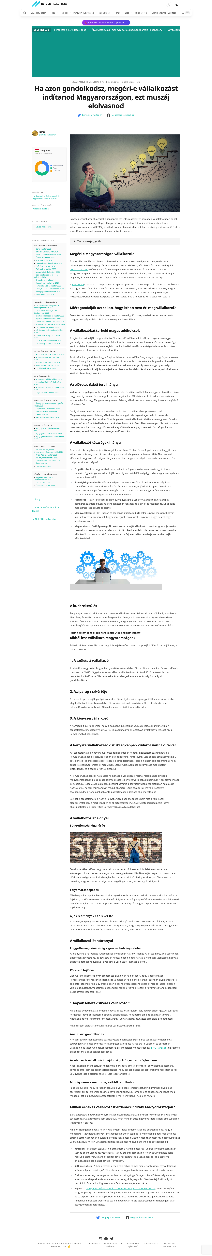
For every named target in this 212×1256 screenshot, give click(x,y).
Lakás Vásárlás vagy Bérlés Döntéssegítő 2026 (46, 311)
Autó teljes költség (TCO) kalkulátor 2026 (49, 388)
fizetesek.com (169, 1246)
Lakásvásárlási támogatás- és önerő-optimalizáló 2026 (47, 306)
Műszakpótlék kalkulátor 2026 (48, 272)
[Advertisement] (106, 54)
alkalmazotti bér (79, 269)
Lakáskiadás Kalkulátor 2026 (47, 327)
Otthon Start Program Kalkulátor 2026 (48, 336)
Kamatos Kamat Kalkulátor (46, 411)
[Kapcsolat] (100, 1238)
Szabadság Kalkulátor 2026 (47, 280)
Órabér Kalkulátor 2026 (45, 257)
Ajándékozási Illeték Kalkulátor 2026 (50, 324)
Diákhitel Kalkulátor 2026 (46, 368)
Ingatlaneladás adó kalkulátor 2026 (50, 316)
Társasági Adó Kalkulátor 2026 (48, 460)
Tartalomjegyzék (89, 241)
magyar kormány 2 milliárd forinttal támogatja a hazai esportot (120, 1188)
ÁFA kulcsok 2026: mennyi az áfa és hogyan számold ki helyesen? (69, 29)
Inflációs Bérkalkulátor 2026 (47, 252)
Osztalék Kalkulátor (43, 466)
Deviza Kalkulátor (43, 482)
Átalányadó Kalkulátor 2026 (47, 458)
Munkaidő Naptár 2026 (45, 294)
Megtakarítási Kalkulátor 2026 (48, 409)
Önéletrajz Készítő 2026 (45, 485)
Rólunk (94, 1243)
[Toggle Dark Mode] (177, 4)
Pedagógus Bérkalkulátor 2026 (48, 291)
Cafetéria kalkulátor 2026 (46, 266)
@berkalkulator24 (47, 134)
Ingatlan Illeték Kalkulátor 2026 (48, 318)
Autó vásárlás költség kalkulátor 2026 (47, 383)
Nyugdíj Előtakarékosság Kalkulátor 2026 (49, 437)
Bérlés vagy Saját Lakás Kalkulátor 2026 (48, 331)
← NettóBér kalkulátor (44, 519)
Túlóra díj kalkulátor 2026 (46, 269)
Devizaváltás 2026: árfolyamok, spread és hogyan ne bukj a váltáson (147, 29)
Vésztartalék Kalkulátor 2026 (47, 417)
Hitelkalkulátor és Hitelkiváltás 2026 (50, 354)
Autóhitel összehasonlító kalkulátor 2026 (49, 358)
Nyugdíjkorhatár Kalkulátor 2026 (49, 433)
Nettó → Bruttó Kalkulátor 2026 (48, 254)
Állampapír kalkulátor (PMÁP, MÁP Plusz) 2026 (48, 404)
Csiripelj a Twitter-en (92, 115)
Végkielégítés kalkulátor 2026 (47, 283)
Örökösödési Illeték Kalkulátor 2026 (50, 321)
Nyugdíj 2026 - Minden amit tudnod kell (49, 429)
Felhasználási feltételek (110, 1245)
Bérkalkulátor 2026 (43, 249)
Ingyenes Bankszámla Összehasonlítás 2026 (43, 478)
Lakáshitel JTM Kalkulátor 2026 (48, 343)
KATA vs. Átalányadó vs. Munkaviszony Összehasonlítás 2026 (48, 450)
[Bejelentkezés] (168, 4)
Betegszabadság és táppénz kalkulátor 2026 (46, 276)
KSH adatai (78, 284)
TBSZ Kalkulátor (42, 414)
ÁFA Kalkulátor (41, 463)
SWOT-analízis (158, 1047)
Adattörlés (151, 1243)
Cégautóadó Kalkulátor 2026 (47, 392)
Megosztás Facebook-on (123, 115)
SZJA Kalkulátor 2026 (44, 260)
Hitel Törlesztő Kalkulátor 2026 (48, 362)
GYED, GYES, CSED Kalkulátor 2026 (50, 288)
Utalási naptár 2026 (44, 227)
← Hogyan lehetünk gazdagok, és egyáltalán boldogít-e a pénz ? (46, 197)
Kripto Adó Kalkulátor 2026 (46, 455)
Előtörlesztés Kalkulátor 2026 (47, 365)
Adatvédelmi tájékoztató (133, 1245)
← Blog (36, 499)
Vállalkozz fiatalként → (42, 209)
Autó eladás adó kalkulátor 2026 (49, 379)
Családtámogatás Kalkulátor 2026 (49, 263)
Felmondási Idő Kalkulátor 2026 (48, 286)
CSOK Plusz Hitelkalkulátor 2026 (48, 340)
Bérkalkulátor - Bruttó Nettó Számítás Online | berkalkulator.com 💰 (60, 1245)
